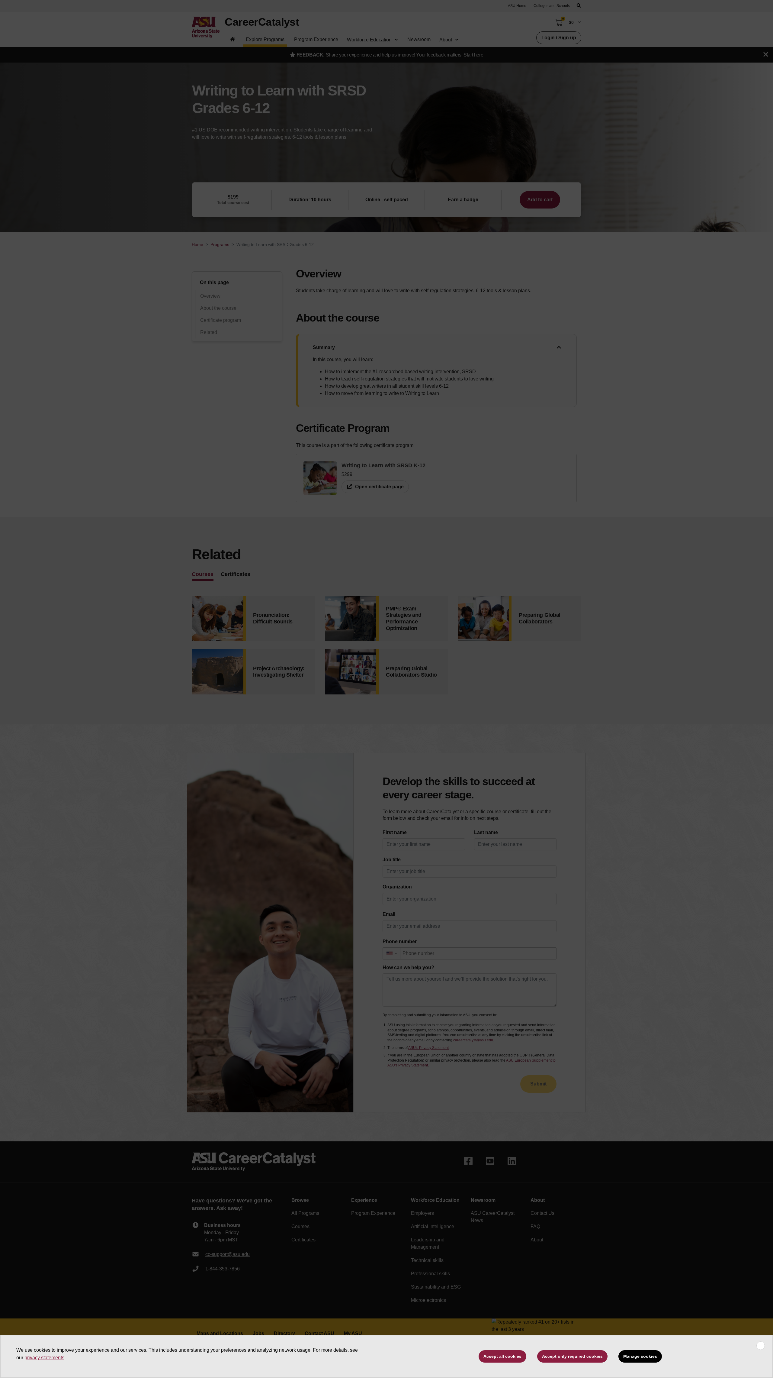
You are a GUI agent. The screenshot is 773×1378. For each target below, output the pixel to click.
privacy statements (44, 1357)
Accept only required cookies (572, 1356)
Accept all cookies (502, 1356)
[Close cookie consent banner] (760, 1345)
